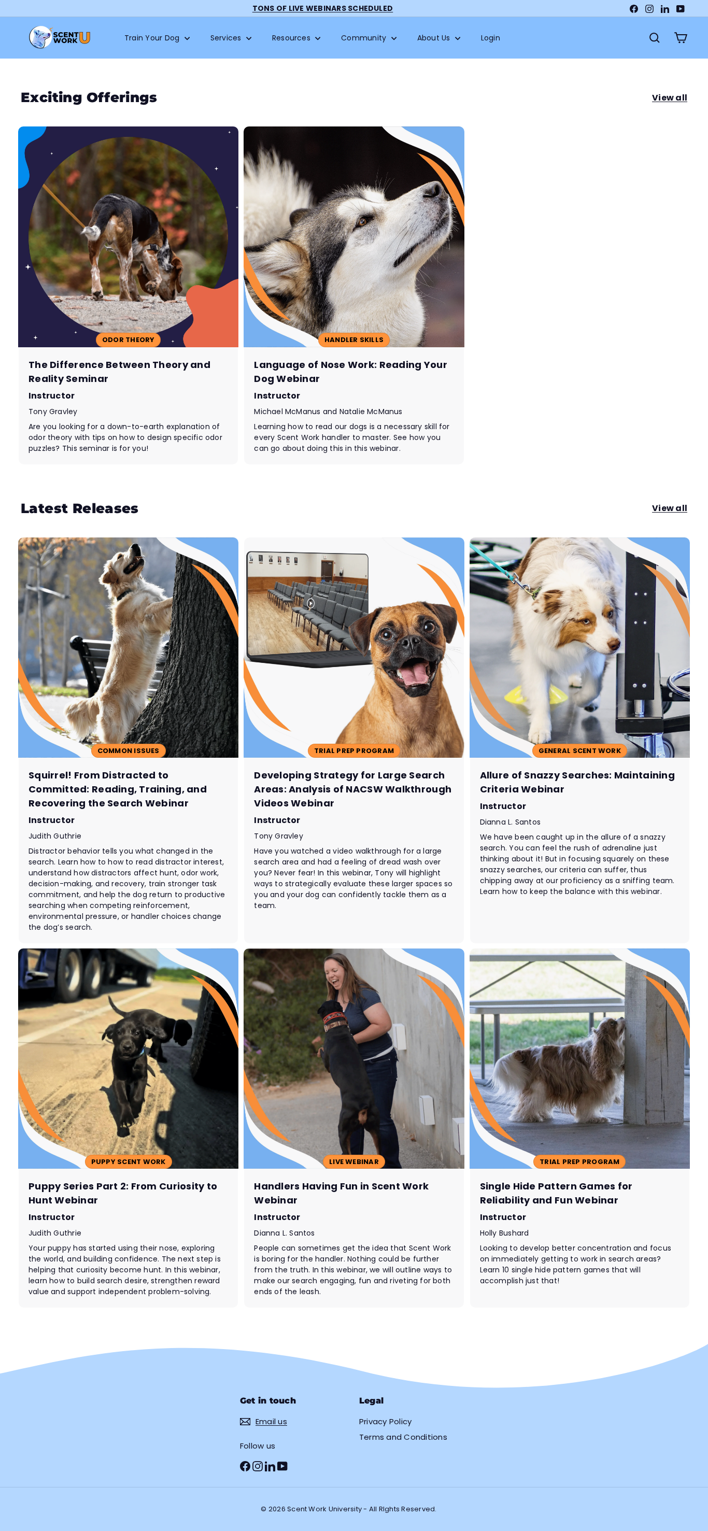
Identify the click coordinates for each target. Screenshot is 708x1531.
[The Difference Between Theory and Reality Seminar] (128, 295)
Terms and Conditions (403, 1436)
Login (490, 38)
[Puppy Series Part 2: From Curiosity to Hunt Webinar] (128, 1128)
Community (364, 38)
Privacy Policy (385, 1421)
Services (227, 38)
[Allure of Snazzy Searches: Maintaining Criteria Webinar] (580, 740)
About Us (434, 38)
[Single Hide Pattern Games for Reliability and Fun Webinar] (580, 1128)
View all (669, 98)
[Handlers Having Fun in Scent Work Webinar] (354, 1128)
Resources (292, 38)
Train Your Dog (153, 38)
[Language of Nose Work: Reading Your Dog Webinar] (354, 295)
